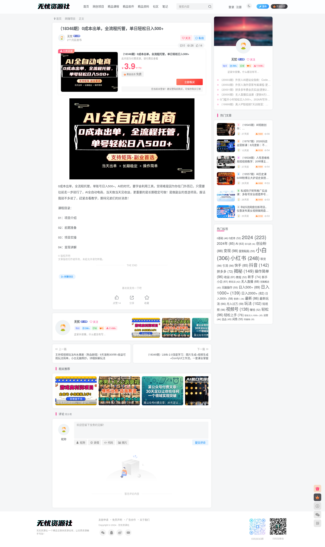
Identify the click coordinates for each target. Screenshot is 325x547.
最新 (252, 298)
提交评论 (200, 442)
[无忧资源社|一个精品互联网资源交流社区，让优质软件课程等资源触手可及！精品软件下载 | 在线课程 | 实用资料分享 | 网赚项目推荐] (54, 523)
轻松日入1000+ (254, 315)
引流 (228, 265)
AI (239, 243)
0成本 (235, 238)
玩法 (253, 303)
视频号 (237, 309)
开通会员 (280, 6)
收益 (229, 277)
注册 (239, 7)
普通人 (239, 298)
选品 (227, 319)
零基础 (249, 319)
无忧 (69, 36)
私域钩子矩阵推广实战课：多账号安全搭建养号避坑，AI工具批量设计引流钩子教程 (252, 196)
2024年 (226, 243)
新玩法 (234, 281)
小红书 (245, 258)
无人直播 (250, 281)
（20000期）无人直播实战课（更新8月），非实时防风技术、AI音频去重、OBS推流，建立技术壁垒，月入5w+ (245, 94)
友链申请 (103, 519)
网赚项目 (70, 18)
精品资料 (143, 6)
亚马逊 (250, 244)
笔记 (165, 6)
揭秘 (244, 271)
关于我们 (145, 519)
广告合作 (131, 519)
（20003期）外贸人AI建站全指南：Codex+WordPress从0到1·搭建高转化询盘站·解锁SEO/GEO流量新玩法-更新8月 (245, 80)
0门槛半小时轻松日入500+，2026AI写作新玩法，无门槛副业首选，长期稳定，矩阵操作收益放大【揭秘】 (245, 99)
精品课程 (113, 6)
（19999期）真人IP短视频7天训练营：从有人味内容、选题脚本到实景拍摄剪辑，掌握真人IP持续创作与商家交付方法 (245, 104)
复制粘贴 (247, 251)
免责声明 (117, 519)
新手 (254, 276)
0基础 (222, 238)
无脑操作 (230, 287)
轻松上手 (234, 314)
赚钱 (255, 309)
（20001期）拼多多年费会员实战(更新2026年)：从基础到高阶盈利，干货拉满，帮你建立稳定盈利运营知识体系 (245, 89)
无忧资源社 (123, 524)
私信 (201, 38)
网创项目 (98, 6)
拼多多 (225, 271)
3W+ (87, 328)
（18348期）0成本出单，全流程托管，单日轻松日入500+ (111, 28)
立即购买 (189, 82)
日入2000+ (252, 293)
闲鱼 (237, 319)
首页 (86, 6)
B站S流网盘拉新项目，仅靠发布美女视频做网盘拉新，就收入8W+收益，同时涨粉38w (253, 212)
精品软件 (128, 6)
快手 (241, 265)
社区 (156, 6)
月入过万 (235, 304)
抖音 (259, 265)
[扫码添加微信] (317, 514)
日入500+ (249, 287)
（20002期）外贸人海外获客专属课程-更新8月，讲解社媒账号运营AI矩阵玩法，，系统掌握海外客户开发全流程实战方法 (245, 84)
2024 (254, 237)
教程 (241, 277)
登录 (231, 7)
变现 (231, 250)
